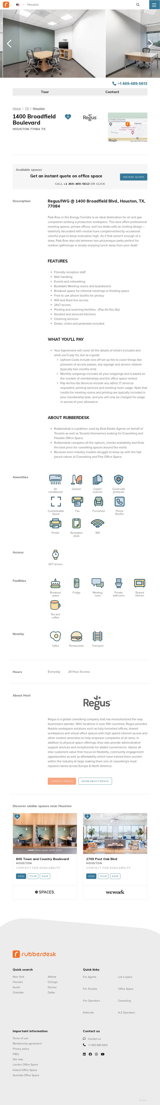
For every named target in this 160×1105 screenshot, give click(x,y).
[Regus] (97, 702)
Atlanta (52, 976)
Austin (16, 987)
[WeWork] (115, 892)
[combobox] (80, 4)
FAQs (16, 1054)
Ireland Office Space (25, 1070)
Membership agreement (27, 1043)
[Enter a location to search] (138, 5)
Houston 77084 (27, 129)
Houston (39, 109)
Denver (52, 987)
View (21, 876)
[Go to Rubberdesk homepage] (34, 954)
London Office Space (25, 1064)
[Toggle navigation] (154, 4)
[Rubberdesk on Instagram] (96, 1054)
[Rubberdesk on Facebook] (90, 1054)
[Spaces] (45, 892)
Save (45, 876)
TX (27, 109)
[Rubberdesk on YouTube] (102, 1054)
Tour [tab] (45, 92)
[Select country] (20, 4)
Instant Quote (133, 176)
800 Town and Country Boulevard (42, 859)
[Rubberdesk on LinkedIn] (84, 1054)
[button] (17, 833)
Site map (18, 1059)
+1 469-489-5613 (132, 83)
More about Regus (95, 781)
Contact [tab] (112, 92)
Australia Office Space (26, 1075)
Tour (32, 876)
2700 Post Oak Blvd (101, 859)
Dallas (51, 992)
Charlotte (18, 992)
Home (17, 109)
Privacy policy (21, 1048)
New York (18, 976)
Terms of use (20, 1038)
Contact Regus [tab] (62, 781)
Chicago (53, 982)
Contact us (94, 1039)
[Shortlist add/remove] (68, 119)
